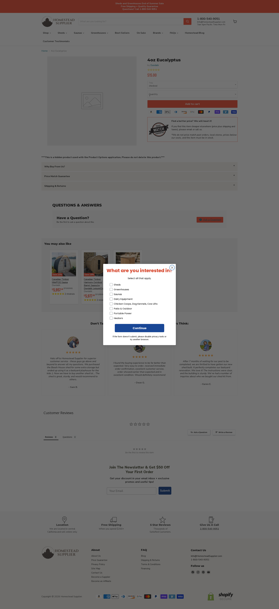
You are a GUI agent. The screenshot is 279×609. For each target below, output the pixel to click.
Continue (139, 328)
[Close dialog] (172, 267)
